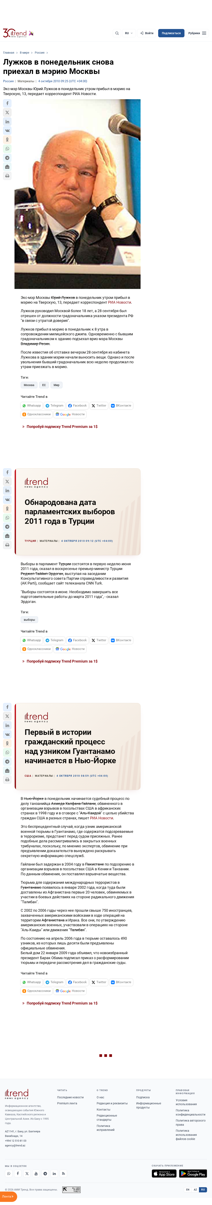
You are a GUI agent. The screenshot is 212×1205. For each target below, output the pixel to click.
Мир (56, 385)
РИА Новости (119, 302)
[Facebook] (18, 1173)
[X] (27, 1173)
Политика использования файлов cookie (186, 1134)
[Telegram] (45, 1173)
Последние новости (70, 1097)
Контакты (103, 1109)
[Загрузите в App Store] (164, 1173)
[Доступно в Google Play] (193, 1173)
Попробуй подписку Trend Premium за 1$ (62, 426)
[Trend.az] (18, 33)
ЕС (44, 385)
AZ (195, 1189)
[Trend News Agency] (16, 1094)
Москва (29, 385)
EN (187, 1189)
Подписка (143, 1097)
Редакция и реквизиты (112, 1103)
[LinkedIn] (54, 1173)
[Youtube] (36, 1173)
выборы (29, 619)
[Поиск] (117, 33)
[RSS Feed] (63, 1173)
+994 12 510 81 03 (15, 1140)
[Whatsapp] (8, 1173)
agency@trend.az (15, 1145)
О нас (100, 1097)
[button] (7, 103)
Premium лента (67, 1103)
